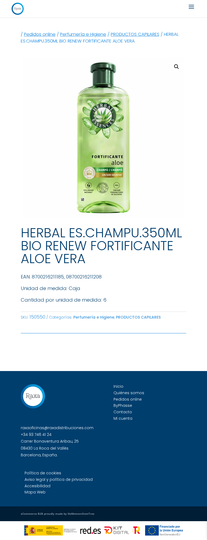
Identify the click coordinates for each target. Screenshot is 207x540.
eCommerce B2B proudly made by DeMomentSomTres (57, 514)
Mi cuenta (122, 418)
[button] (176, 67)
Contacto (122, 412)
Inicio (118, 386)
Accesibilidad (37, 486)
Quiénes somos (128, 393)
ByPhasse (122, 405)
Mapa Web (35, 492)
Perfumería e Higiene (83, 34)
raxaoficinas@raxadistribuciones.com (57, 427)
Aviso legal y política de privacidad (59, 479)
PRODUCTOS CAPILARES (135, 34)
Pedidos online (40, 34)
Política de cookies (43, 473)
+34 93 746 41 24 (36, 434)
